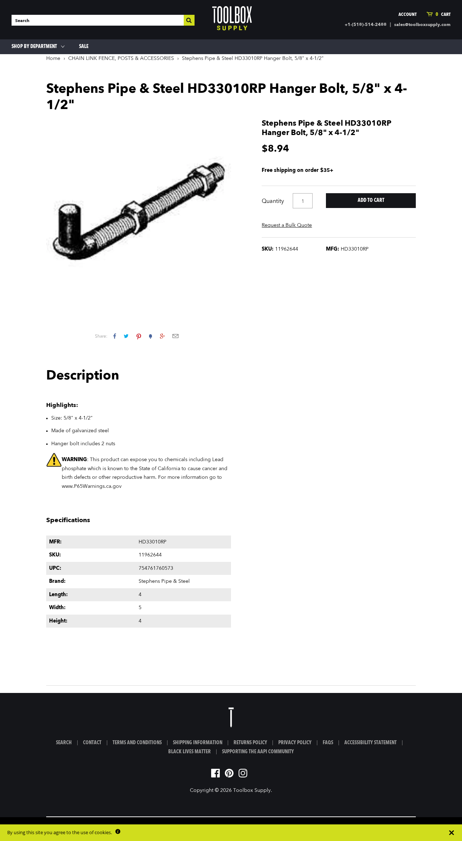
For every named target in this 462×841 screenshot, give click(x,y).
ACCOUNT (407, 14)
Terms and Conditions (137, 742)
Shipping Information (197, 742)
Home (53, 58)
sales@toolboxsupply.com (422, 25)
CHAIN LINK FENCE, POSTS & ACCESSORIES (121, 58)
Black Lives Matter (189, 751)
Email (175, 336)
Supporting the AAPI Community (258, 751)
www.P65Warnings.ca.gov (92, 486)
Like (114, 336)
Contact (92, 742)
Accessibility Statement (370, 742)
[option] (138, 211)
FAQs (328, 742)
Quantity (273, 201)
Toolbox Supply (252, 790)
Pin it (138, 336)
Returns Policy (250, 742)
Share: (101, 336)
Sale (83, 46)
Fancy (150, 336)
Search (64, 742)
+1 (162, 336)
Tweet (126, 336)
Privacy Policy (294, 742)
